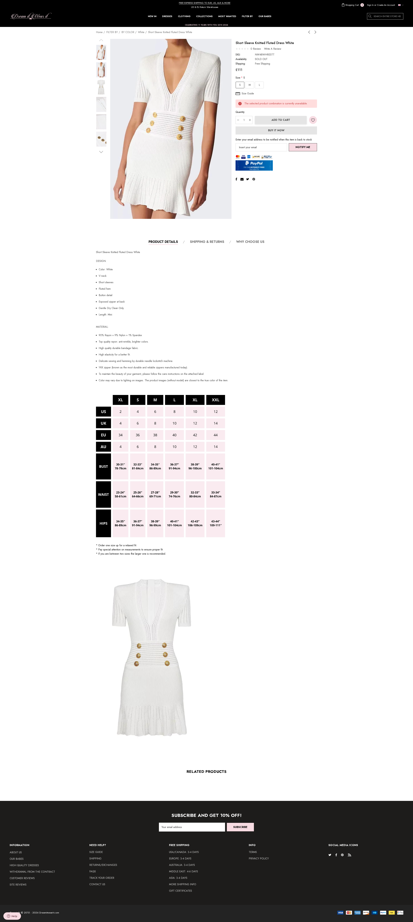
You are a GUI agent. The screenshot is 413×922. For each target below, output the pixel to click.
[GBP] (400, 5)
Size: (240, 78)
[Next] (314, 32)
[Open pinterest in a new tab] (343, 854)
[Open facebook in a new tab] (336, 854)
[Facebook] (236, 179)
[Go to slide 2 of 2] (101, 152)
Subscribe (240, 827)
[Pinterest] (253, 179)
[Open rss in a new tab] (350, 854)
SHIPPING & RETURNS (207, 242)
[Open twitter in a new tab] (330, 854)
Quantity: (240, 112)
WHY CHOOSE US (250, 242)
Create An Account (386, 5)
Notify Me (303, 147)
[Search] (370, 16)
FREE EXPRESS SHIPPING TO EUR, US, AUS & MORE (204, 3)
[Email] (242, 179)
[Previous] (309, 32)
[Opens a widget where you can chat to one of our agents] (12, 916)
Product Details (163, 242)
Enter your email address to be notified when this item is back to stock (274, 139)
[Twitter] (247, 179)
